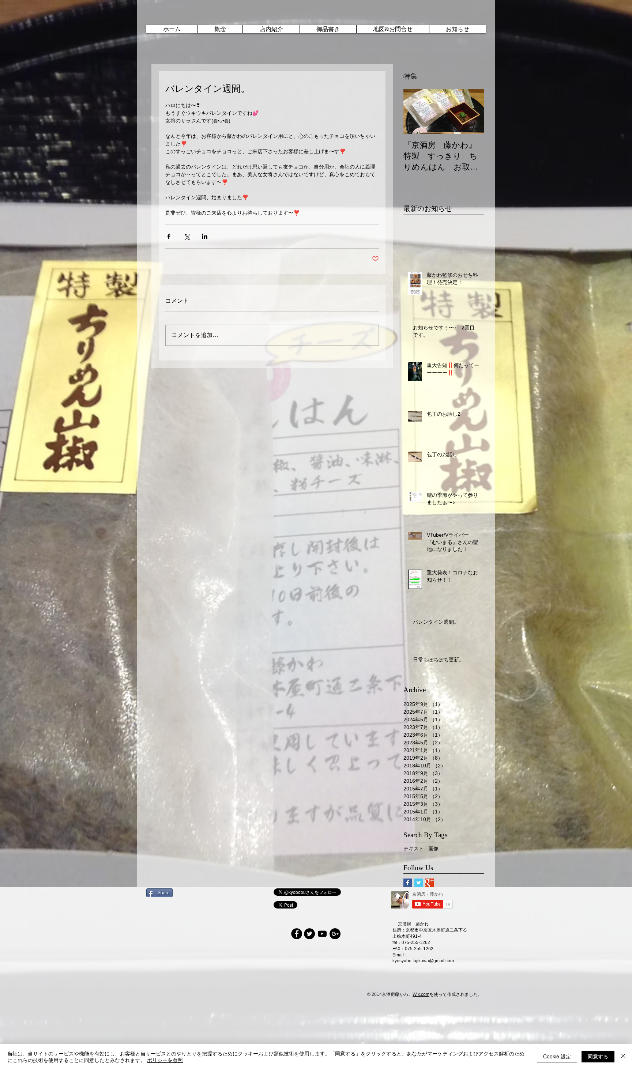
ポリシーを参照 (165, 1060)
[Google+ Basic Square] (429, 883)
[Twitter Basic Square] (418, 883)
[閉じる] (623, 1056)
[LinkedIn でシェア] (204, 236)
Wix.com (421, 994)
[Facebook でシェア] (168, 236)
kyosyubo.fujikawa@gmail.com (423, 960)
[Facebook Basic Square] (407, 883)
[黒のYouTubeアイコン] (322, 933)
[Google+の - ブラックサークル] (335, 933)
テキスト (413, 848)
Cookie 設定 (557, 1056)
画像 (433, 848)
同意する (598, 1056)
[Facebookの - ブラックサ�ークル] (296, 933)
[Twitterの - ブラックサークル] (309, 933)
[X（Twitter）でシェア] (186, 236)
